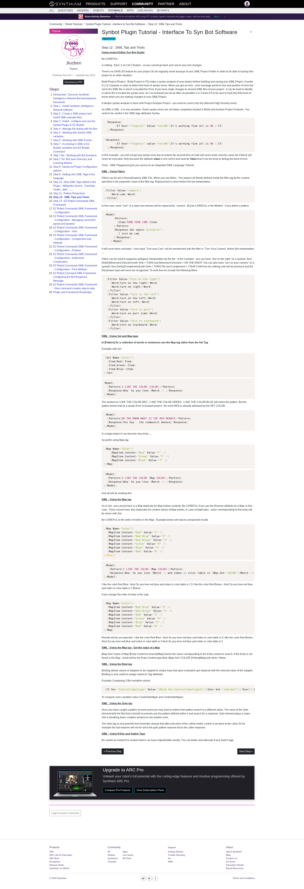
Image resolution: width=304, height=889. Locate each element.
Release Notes (56, 865)
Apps (130, 10)
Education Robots (235, 865)
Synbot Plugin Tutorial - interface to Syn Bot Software (115, 24)
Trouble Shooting (176, 855)
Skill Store (54, 858)
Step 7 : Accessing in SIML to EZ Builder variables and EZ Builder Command (71, 148)
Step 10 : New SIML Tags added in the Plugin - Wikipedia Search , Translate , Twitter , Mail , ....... (74, 186)
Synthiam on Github (59, 868)
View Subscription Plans (150, 790)
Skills (170, 861)
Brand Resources (235, 868)
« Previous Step (113, 751)
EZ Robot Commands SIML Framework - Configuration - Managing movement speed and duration (75, 220)
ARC (51, 851)
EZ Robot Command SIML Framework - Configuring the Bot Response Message (75, 277)
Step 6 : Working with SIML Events (72, 140)
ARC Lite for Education (60, 855)
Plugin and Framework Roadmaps (72, 292)
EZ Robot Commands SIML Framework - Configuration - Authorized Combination (75, 258)
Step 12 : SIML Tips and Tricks (165, 24)
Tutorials (115, 10)
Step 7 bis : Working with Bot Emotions (75, 155)
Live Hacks (145, 10)
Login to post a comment (65, 813)
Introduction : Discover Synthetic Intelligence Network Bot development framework (74, 98)
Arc (169, 858)
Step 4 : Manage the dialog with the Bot (75, 128)
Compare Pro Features (117, 790)
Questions (65, 10)
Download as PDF (74, 82)
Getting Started (175, 851)
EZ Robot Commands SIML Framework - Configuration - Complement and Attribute (75, 239)
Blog (228, 855)
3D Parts (163, 10)
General (83, 10)
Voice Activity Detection (98, 16)
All (51, 10)
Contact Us (231, 858)
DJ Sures (230, 861)
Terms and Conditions (244, 878)
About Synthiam (234, 851)
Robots (98, 10)
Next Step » (246, 751)
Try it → (217, 17)
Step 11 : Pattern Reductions (69, 193)
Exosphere (54, 861)
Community (55, 24)
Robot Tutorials (73, 24)
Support (172, 847)
